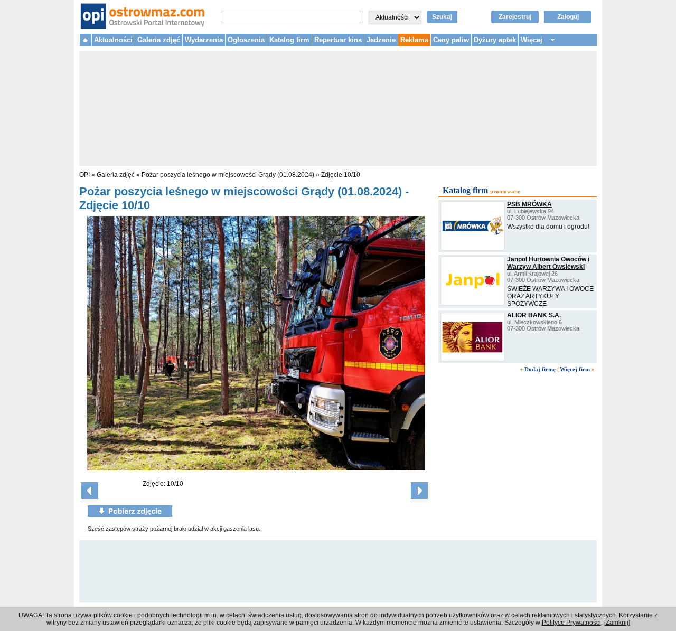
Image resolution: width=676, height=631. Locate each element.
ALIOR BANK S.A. (534, 315)
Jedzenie (381, 40)
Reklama (414, 40)
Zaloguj (568, 17)
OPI (84, 174)
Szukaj (442, 17)
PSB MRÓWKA (529, 204)
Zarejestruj (515, 17)
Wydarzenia (204, 40)
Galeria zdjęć (158, 40)
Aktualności (113, 40)
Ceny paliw (451, 40)
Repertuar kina (338, 40)
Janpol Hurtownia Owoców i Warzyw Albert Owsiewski (548, 263)
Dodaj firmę (540, 369)
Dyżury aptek (495, 40)
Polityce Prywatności (571, 622)
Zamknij (617, 622)
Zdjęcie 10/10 (340, 174)
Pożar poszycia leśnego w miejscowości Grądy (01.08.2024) (228, 174)
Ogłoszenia (246, 40)
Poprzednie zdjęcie (89, 490)
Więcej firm (575, 369)
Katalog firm (289, 40)
